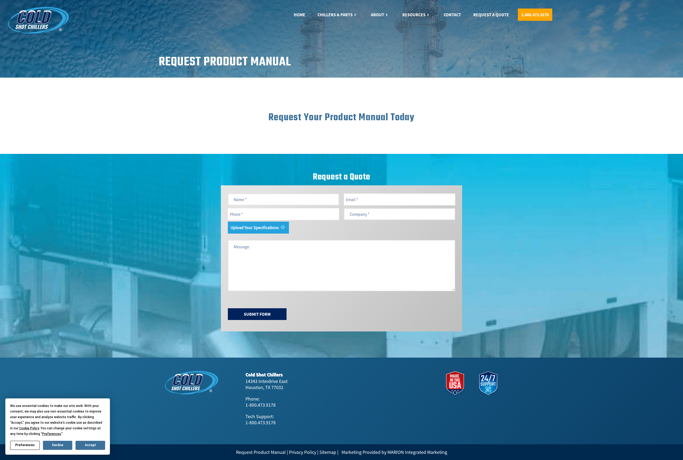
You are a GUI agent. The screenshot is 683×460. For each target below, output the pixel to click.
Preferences (25, 445)
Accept (90, 445)
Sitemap (327, 452)
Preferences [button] (51, 434)
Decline (57, 445)
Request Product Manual (261, 452)
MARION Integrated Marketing (417, 452)
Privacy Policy (302, 452)
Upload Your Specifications (255, 227)
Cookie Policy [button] (29, 428)
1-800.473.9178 (260, 405)
